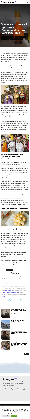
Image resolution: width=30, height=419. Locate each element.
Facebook (8, 292)
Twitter (17, 292)
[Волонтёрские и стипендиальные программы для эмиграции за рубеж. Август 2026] (5, 345)
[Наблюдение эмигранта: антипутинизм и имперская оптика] (5, 335)
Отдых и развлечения (16, 38)
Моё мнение (5, 38)
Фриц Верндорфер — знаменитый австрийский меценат (19, 311)
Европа (17, 36)
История (23, 36)
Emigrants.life (4, 284)
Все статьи (11, 36)
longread (9, 270)
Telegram (3, 292)
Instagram (13, 292)
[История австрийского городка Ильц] (5, 324)
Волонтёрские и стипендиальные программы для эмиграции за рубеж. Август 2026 (19, 343)
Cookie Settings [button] (6, 415)
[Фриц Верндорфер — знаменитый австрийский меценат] (5, 313)
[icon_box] (6, 391)
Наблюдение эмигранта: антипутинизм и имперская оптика (19, 332)
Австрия (4, 36)
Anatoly (10, 41)
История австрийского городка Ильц (18, 321)
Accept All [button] (14, 415)
